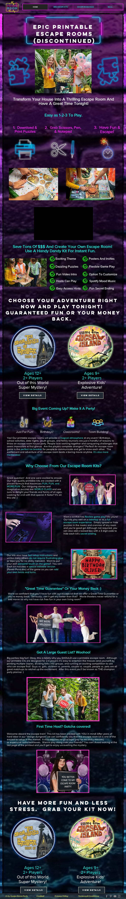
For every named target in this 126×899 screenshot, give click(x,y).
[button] (60, 7)
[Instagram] (119, 896)
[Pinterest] (110, 896)
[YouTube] (115, 896)
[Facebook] (106, 896)
